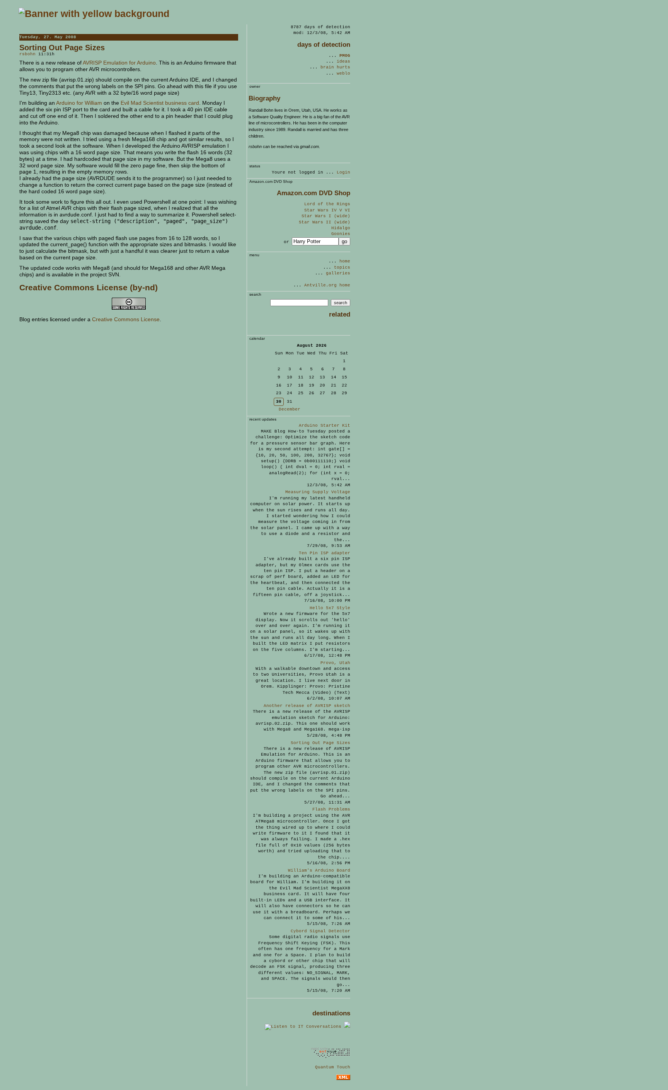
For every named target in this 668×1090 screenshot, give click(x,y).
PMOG (344, 55)
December (289, 409)
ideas (343, 61)
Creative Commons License (126, 319)
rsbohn (27, 54)
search (340, 302)
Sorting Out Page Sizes (320, 743)
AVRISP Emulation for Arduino (119, 63)
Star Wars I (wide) (326, 216)
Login (343, 172)
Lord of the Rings (327, 204)
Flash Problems (331, 809)
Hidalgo (340, 228)
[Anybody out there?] (340, 1040)
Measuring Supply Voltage (317, 492)
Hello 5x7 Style (330, 608)
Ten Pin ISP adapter (324, 553)
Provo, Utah (335, 663)
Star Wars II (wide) (324, 222)
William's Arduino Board (319, 870)
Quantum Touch (332, 1067)
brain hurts (335, 67)
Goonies (340, 234)
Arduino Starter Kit (324, 425)
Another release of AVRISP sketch (307, 705)
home (344, 261)
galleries (338, 273)
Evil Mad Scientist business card (160, 103)
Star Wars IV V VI (327, 210)
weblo (343, 73)
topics (342, 267)
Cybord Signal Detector (320, 931)
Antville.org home (327, 285)
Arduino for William (79, 103)
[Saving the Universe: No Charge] (94, 13)
